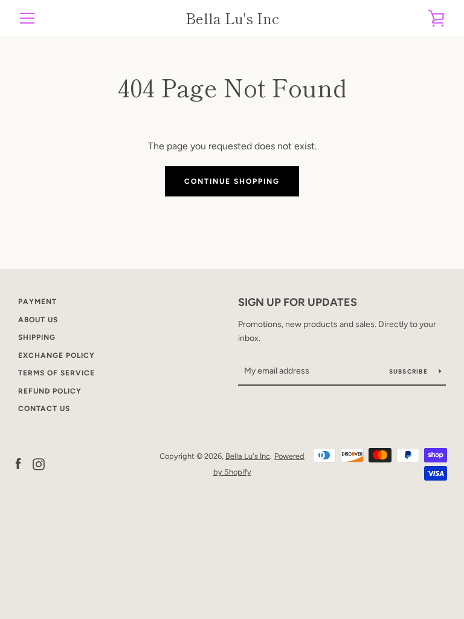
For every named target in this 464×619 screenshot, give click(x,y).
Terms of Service (56, 373)
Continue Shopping (232, 181)
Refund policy (50, 391)
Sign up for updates (297, 302)
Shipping (37, 337)
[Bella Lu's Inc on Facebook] (18, 463)
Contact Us (44, 408)
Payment (37, 301)
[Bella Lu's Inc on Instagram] (39, 463)
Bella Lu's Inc (232, 18)
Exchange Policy (56, 355)
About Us (38, 320)
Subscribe (409, 371)
